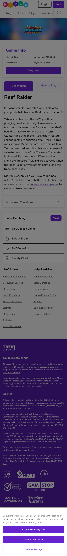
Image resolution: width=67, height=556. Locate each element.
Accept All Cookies (33, 539)
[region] (33, 531)
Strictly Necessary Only (33, 529)
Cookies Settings (33, 549)
